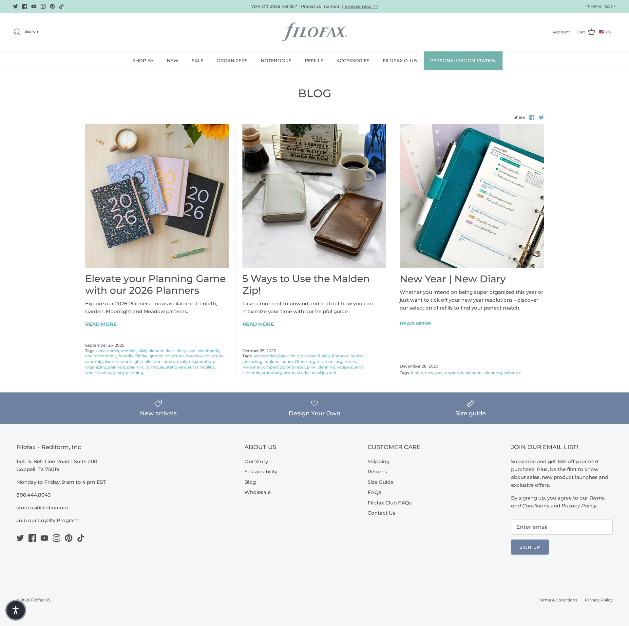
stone (289, 372)
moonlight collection (141, 361)
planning (135, 367)
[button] (15, 610)
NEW (173, 61)
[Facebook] (24, 6)
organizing (95, 367)
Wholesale (257, 492)
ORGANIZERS (232, 61)
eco (192, 350)
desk (170, 350)
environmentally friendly (109, 355)
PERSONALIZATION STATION (463, 61)
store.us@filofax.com (42, 507)
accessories (107, 350)
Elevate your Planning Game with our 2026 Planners (155, 284)
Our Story (256, 461)
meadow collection (205, 355)
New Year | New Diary (453, 279)
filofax (141, 355)
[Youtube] (33, 6)
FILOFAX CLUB (400, 61)
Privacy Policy (599, 600)
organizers (345, 361)
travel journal (323, 372)
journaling (252, 361)
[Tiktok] (61, 6)
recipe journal (350, 367)
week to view (98, 372)
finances (340, 355)
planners (116, 367)
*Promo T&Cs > (601, 6)
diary (181, 350)
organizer (454, 372)
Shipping (379, 461)
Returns (377, 471)
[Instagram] (43, 6)
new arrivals (175, 361)
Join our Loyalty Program (47, 520)
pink (311, 367)
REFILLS (314, 61)
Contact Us (381, 513)
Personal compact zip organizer (273, 367)
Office (301, 361)
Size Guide (380, 482)
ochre (287, 361)
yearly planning (128, 372)
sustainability (201, 367)
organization (201, 361)
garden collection (166, 355)
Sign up (530, 547)
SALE (197, 61)
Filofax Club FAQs (390, 503)
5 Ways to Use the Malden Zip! (306, 284)
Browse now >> (361, 6)
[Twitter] (15, 6)
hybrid (357, 355)
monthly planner (101, 361)
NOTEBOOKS (276, 61)
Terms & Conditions (558, 600)
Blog (250, 482)
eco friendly (209, 350)
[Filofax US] (314, 32)
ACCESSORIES (353, 61)
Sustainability (260, 471)
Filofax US (40, 600)
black (283, 355)
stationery (176, 367)
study (302, 372)
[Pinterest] (52, 6)
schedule (155, 367)
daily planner (150, 350)
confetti (128, 350)
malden (271, 361)
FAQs (374, 492)
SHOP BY (143, 61)
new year (434, 372)
